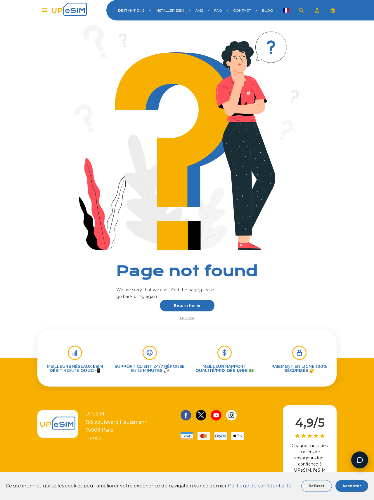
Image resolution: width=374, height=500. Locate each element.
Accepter (351, 486)
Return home (187, 305)
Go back (187, 318)
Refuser (317, 486)
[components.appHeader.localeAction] (286, 10)
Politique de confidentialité (260, 486)
